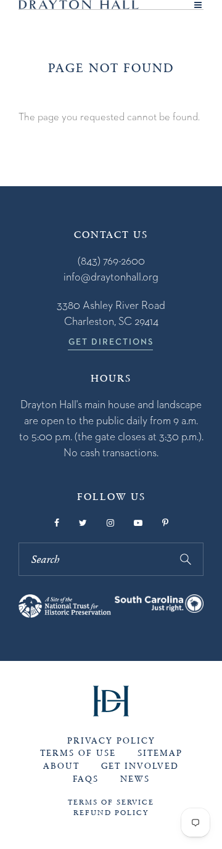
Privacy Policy (111, 741)
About (61, 766)
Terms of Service (111, 802)
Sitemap (160, 753)
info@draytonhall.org (111, 276)
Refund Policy (111, 812)
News (135, 779)
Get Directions (111, 341)
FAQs (86, 779)
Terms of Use (78, 753)
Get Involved (140, 766)
